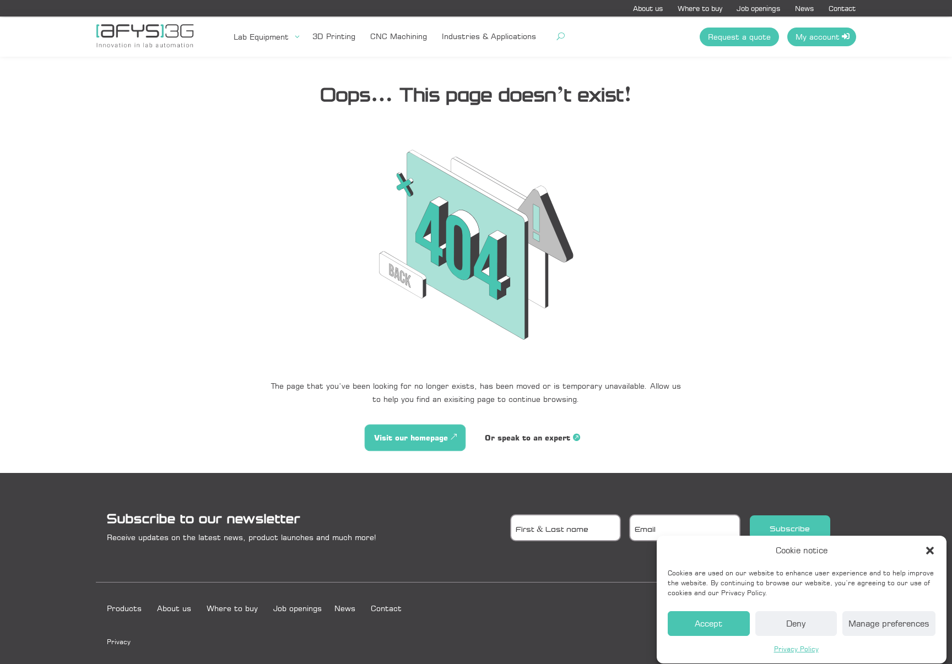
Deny (795, 624)
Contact (842, 8)
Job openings (759, 8)
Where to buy (700, 8)
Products (124, 608)
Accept (708, 624)
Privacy (119, 642)
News (804, 8)
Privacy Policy (796, 649)
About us (648, 8)
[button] (929, 550)
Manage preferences (888, 624)
